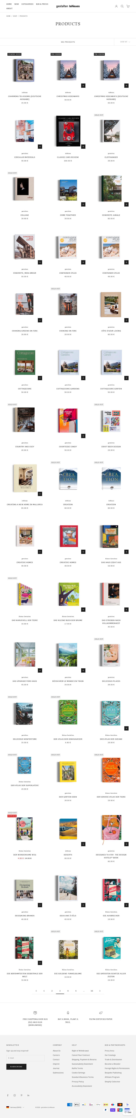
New (16, 4)
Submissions (58, 1073)
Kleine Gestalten (111, 559)
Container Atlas (68, 273)
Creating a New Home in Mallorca (25, 504)
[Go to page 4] (100, 991)
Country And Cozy (24, 447)
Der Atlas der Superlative (25, 785)
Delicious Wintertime (25, 739)
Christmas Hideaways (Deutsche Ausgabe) (111, 97)
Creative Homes (25, 562)
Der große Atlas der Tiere (111, 797)
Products (23, 16)
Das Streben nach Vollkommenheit (111, 621)
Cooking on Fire (68, 331)
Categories (27, 4)
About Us (56, 1051)
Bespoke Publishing (113, 1073)
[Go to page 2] (36, 991)
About (9, 8)
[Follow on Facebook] (7, 1095)
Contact (56, 1059)
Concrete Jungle (111, 215)
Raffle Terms (77, 1068)
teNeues (25, 92)
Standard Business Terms (83, 1077)
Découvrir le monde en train (68, 681)
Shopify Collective (112, 1082)
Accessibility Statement (82, 1086)
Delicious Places (111, 681)
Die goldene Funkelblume (68, 973)
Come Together (68, 215)
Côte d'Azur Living (111, 331)
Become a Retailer (112, 1064)
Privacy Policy (78, 1082)
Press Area (109, 1051)
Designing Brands (25, 916)
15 (92, 991)
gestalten (25, 153)
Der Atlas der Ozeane (111, 739)
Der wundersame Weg (24, 855)
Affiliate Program (112, 1077)
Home (9, 4)
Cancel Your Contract (81, 1055)
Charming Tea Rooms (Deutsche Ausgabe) (24, 97)
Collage (25, 215)
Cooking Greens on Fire (25, 331)
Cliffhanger (111, 157)
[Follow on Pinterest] (21, 1095)
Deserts (68, 855)
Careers (56, 1055)
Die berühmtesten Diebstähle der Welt (25, 975)
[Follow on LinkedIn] (28, 1095)
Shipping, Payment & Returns (84, 1059)
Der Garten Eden (68, 797)
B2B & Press (42, 4)
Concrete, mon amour (24, 273)
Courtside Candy (68, 447)
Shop (15, 16)
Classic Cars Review (68, 157)
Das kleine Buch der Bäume (68, 620)
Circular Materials (24, 157)
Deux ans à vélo (68, 916)
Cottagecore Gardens (67, 389)
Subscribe (16, 1067)
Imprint (56, 1064)
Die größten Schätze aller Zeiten (111, 975)
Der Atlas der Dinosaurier (68, 739)
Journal (56, 1068)
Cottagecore (24, 389)
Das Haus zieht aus (111, 562)
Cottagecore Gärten (111, 389)
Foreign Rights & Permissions (117, 1068)
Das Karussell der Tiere (25, 620)
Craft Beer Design (111, 447)
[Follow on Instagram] (14, 1095)
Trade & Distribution (113, 1059)
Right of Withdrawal (80, 1051)
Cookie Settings (78, 1073)
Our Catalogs (110, 1055)
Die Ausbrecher (111, 916)
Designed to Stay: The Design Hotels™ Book (111, 856)
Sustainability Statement (82, 1064)
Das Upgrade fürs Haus (25, 681)
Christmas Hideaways (68, 96)
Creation (68, 504)
